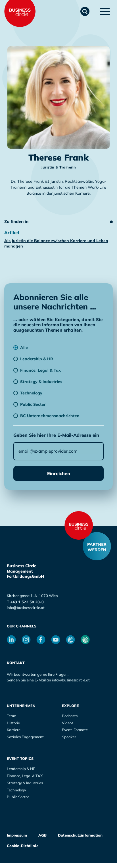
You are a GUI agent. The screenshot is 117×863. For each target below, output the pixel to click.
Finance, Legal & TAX (25, 775)
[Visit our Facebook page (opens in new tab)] (40, 639)
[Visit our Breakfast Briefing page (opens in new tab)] (70, 639)
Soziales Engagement (25, 737)
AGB (42, 835)
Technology (16, 790)
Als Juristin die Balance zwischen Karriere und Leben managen (56, 243)
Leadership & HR (21, 768)
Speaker (69, 737)
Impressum (17, 835)
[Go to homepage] (78, 525)
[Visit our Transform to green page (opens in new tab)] (85, 639)
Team (11, 716)
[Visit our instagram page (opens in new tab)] (26, 639)
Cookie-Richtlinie (22, 845)
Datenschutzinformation (80, 835)
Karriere (13, 729)
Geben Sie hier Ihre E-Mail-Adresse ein (56, 435)
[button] (84, 11)
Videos (67, 723)
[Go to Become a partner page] (97, 546)
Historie (13, 723)
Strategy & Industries (25, 783)
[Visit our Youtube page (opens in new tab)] (55, 639)
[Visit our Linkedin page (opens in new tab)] (11, 639)
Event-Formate (75, 729)
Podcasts (70, 716)
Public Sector (18, 797)
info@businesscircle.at (26, 607)
